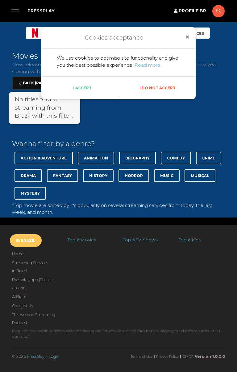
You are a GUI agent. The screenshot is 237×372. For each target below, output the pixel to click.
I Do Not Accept (157, 88)
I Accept (82, 88)
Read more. (148, 65)
